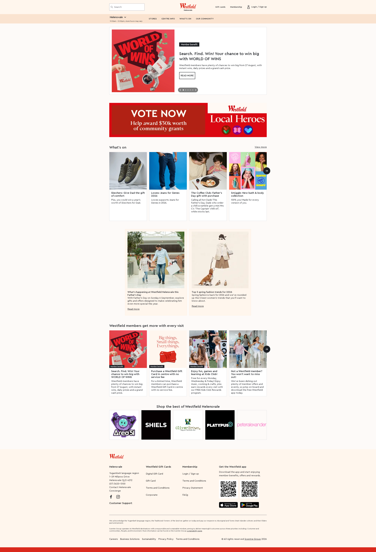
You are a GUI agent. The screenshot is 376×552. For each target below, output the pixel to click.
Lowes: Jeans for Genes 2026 (165, 194)
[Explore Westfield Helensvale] (188, 7)
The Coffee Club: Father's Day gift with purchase (206, 194)
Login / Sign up (190, 474)
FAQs (185, 495)
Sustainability (149, 539)
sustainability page (194, 531)
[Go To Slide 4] (190, 90)
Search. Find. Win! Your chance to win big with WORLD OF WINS (125, 374)
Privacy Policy (165, 539)
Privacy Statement (192, 488)
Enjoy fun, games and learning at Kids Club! (204, 372)
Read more (187, 75)
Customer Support (120, 503)
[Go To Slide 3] (188, 90)
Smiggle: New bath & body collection (247, 194)
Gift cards (220, 7)
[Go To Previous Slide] (180, 90)
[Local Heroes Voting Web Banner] (188, 120)
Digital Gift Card (154, 474)
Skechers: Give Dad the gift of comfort (128, 194)
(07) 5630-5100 (117, 484)
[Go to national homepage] (116, 455)
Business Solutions (130, 539)
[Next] (266, 170)
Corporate (151, 495)
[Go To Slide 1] (183, 90)
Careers (113, 539)
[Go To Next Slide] (195, 90)
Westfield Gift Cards (158, 466)
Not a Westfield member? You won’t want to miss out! (246, 374)
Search (118, 7)
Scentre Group (253, 539)
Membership (236, 7)
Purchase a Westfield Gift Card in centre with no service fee (166, 374)
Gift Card (151, 481)
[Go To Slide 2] (185, 90)
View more (261, 147)
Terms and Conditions (157, 488)
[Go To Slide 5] (192, 90)
